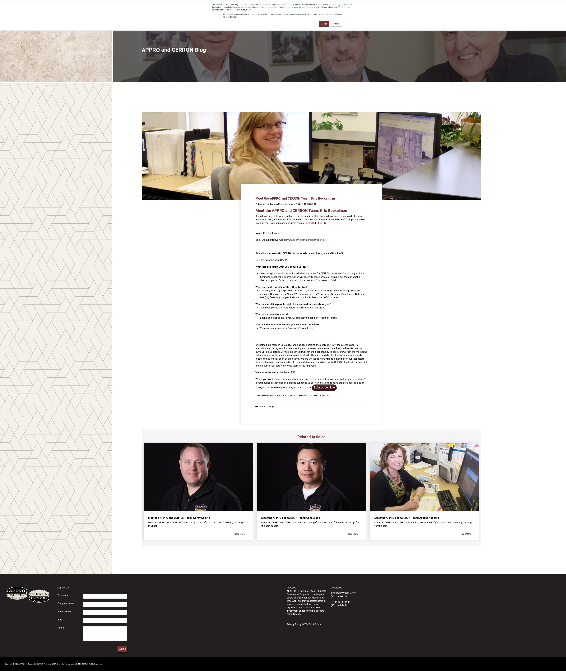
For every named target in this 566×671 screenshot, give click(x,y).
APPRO (310, 223)
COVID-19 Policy (312, 624)
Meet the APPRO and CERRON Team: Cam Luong (290, 517)
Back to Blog (267, 406)
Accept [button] (324, 23)
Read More (240, 534)
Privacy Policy (294, 624)
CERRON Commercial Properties (308, 239)
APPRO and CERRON (269, 396)
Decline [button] (337, 23)
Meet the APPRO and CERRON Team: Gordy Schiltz (179, 517)
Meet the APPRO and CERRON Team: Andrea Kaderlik (406, 517)
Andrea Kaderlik (278, 204)
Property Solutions (320, 396)
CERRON (321, 223)
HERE (292, 372)
